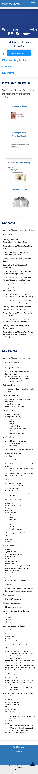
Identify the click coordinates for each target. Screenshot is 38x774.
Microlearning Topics (14, 60)
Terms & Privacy (19, 767)
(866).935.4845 (19, 769)
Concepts (7, 66)
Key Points (8, 72)
